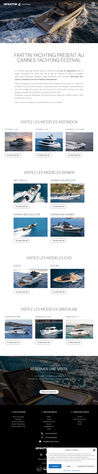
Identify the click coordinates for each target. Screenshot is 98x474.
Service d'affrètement (18, 426)
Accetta (55, 466)
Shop (49, 429)
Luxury (49, 419)
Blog (79, 421)
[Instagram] (41, 454)
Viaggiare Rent (49, 426)
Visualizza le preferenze (85, 466)
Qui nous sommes (80, 419)
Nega (69, 466)
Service (49, 424)
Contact (79, 417)
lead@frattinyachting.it (51, 441)
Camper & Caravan (49, 421)
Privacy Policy (67, 470)
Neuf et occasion (18, 417)
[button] (94, 450)
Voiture (49, 417)
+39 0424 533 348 (51, 433)
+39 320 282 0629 (51, 437)
